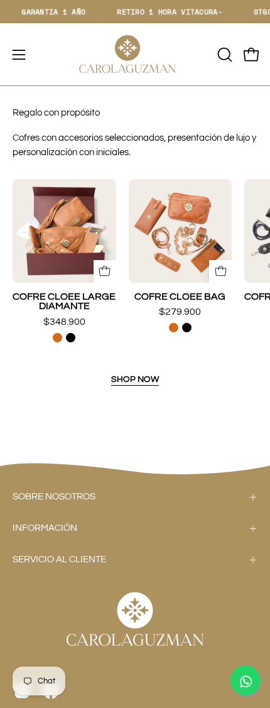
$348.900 (64, 322)
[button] (223, 54)
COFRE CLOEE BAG (179, 297)
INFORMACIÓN (45, 528)
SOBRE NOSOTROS (54, 496)
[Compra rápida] (105, 271)
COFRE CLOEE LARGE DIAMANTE (64, 302)
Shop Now (135, 379)
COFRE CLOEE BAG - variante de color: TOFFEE (173, 327)
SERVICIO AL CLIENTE (59, 559)
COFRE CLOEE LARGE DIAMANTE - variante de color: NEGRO (70, 337)
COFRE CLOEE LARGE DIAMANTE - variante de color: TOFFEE (57, 337)
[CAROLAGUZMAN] (135, 54)
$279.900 (180, 312)
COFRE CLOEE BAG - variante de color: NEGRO (187, 327)
